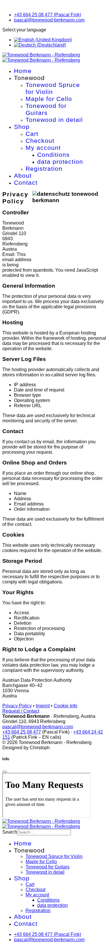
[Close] (4, 771)
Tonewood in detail (54, 119)
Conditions (53, 154)
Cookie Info (65, 705)
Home (23, 70)
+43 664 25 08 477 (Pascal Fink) (47, 14)
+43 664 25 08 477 (21, 731)
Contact (25, 182)
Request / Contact (20, 711)
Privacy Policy (17, 705)
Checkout (40, 140)
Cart (32, 133)
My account (43, 147)
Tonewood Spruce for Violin (53, 88)
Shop (22, 126)
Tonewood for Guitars (46, 109)
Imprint (43, 705)
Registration (44, 168)
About (23, 175)
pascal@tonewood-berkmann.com (49, 19)
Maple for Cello (49, 98)
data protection (60, 161)
